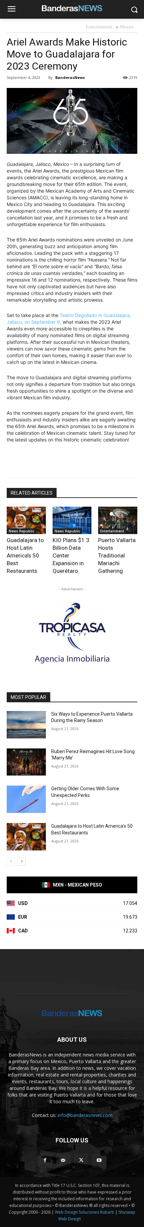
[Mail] (63, 1160)
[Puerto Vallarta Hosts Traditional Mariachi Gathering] (117, 520)
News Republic (21, 531)
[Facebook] (45, 1160)
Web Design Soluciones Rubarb (84, 1212)
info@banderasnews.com (85, 1115)
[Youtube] (99, 1160)
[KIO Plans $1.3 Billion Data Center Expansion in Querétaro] (72, 520)
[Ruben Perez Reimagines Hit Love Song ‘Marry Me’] (26, 762)
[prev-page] (11, 861)
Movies (127, 26)
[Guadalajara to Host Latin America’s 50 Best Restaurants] (26, 520)
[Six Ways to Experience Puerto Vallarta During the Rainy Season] (26, 724)
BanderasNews (70, 77)
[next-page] (21, 861)
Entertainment (99, 26)
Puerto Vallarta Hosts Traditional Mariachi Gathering (117, 555)
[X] (81, 1160)
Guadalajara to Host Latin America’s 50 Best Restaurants (25, 555)
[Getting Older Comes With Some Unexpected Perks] (26, 799)
